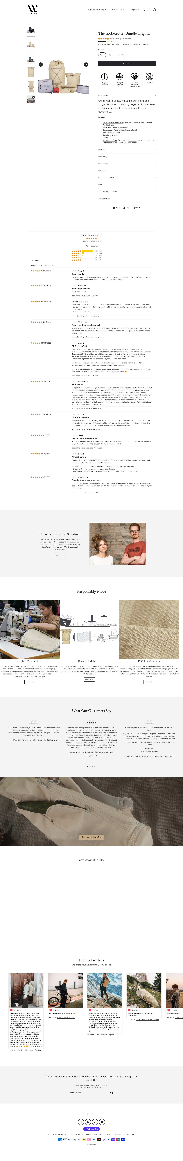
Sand (102, 55)
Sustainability (58, 1135)
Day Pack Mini (108, 125)
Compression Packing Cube (114, 130)
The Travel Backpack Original (89, 408)
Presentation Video (106, 177)
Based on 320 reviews (91, 241)
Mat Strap (107, 138)
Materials (102, 171)
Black (111, 55)
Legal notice (130, 1135)
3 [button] (91, 493)
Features (101, 150)
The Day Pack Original (66, 1017)
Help (123, 9)
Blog (66, 1135)
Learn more (59, 555)
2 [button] (88, 493)
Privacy (107, 1135)
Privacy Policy (102, 1085)
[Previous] (41, 64)
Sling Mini (132, 140)
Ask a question (104, 198)
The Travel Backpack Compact (89, 316)
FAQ (100, 184)
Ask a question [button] (92, 246)
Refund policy (98, 1135)
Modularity (102, 157)
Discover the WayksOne (91, 837)
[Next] (86, 64)
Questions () (49, 265)
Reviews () (36, 265)
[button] (103, 39)
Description (103, 95)
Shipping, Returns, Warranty (109, 191)
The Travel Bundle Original (87, 296)
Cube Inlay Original (110, 135)
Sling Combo (108, 127)
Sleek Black (122, 55)
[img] (35, 271)
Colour (101, 50)
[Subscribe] (111, 1093)
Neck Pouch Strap (110, 140)
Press (72, 1135)
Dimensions (103, 164)
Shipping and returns (83, 1135)
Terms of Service (118, 1135)
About (114, 9)
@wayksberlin (105, 964)
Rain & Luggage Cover (111, 132)
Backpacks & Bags (97, 9)
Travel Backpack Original (113, 122)
